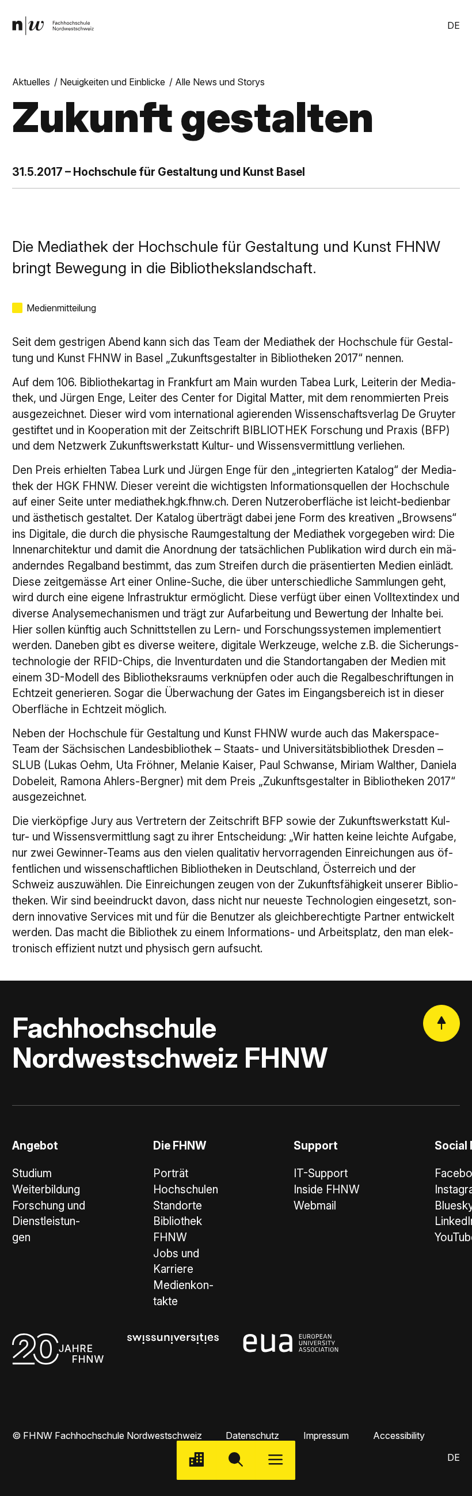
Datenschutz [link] (252, 1435)
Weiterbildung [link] (46, 1189)
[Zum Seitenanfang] (441, 1023)
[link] (53, 25)
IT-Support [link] (321, 1173)
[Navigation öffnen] (275, 1460)
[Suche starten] (236, 1460)
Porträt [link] (170, 1173)
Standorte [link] (177, 1205)
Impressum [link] (326, 1435)
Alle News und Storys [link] (220, 82)
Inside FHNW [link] (327, 1189)
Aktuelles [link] (31, 82)
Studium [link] (32, 1173)
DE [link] (453, 25)
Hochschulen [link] (185, 1189)
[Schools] (196, 1460)
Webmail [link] (315, 1205)
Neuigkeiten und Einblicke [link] (112, 82)
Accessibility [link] (399, 1435)
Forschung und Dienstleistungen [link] (48, 1221)
